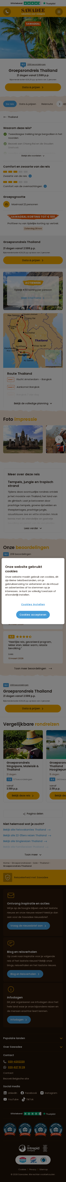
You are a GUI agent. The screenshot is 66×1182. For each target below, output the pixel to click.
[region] (33, 591)
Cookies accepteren (33, 614)
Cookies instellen (33, 604)
